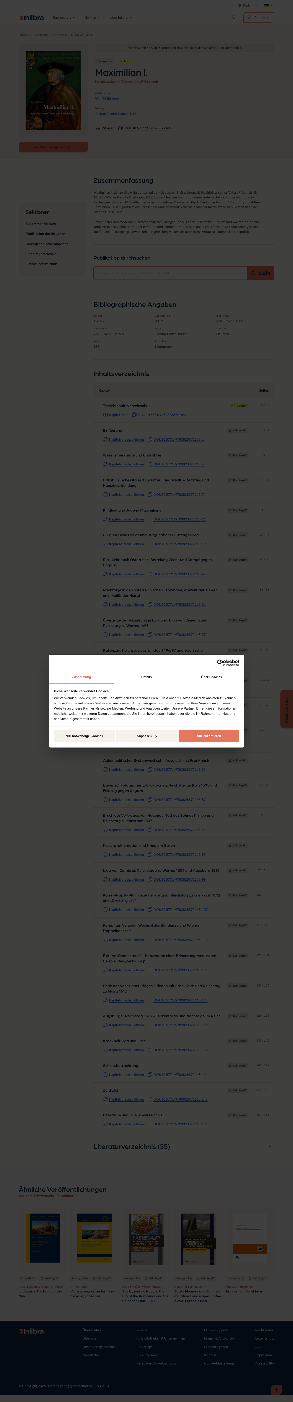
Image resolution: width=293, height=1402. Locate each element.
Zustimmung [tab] (81, 677)
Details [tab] (146, 677)
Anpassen (144, 736)
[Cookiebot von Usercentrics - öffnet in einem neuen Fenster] (220, 662)
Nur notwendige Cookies (84, 736)
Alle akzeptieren (209, 736)
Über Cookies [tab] (211, 677)
